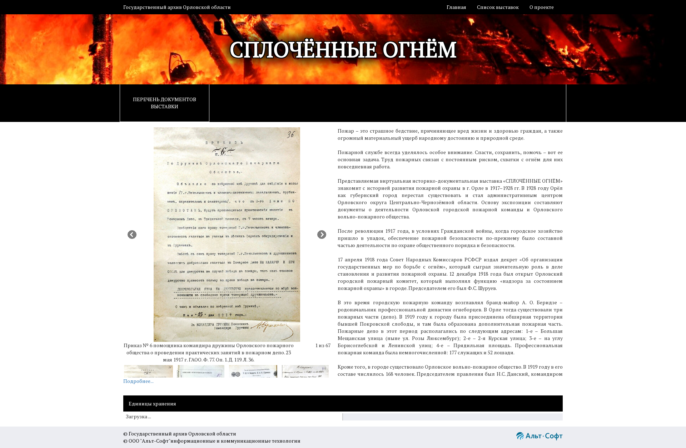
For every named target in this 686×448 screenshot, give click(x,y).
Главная (456, 7)
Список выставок (498, 7)
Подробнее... (138, 381)
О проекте (542, 7)
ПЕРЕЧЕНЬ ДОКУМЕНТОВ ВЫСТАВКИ (164, 103)
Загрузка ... (138, 416)
